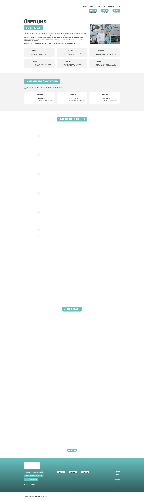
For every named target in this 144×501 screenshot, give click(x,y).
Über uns (92, 6)
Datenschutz (117, 479)
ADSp (118, 481)
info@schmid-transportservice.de (33, 475)
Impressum (117, 478)
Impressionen (111, 6)
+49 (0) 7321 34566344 (30, 484)
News (104, 6)
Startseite (85, 6)
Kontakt (118, 6)
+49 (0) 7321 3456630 (31, 479)
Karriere (98, 6)
